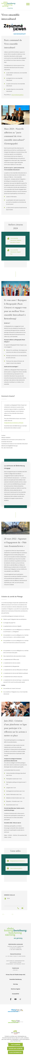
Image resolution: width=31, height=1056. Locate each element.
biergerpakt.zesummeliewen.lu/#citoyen (13, 422)
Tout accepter (15, 1044)
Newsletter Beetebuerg (15, 979)
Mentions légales (15, 989)
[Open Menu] (27, 4)
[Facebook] (11, 999)
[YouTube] (15, 999)
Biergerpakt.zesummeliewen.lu (17, 861)
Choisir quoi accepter (15, 1048)
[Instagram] (20, 999)
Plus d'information (15, 1052)
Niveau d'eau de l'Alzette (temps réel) (15, 974)
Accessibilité (15, 993)
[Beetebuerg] (8, 5)
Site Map (15, 984)
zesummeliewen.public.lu (17, 94)
